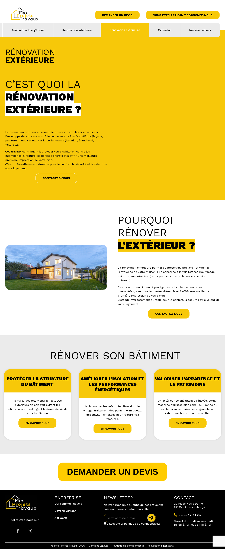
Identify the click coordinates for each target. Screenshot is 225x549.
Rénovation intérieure (77, 30)
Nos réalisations (200, 30)
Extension (164, 30)
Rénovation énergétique (27, 30)
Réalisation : (154, 545)
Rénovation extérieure (125, 30)
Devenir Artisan (65, 510)
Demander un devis (117, 15)
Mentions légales (98, 545)
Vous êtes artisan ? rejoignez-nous (183, 15)
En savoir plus (37, 423)
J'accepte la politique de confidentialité (133, 523)
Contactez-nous (56, 178)
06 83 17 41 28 (189, 515)
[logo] (35, 15)
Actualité (61, 517)
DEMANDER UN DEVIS (112, 471)
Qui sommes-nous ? (68, 503)
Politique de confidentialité (128, 545)
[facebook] (18, 531)
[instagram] (30, 531)
